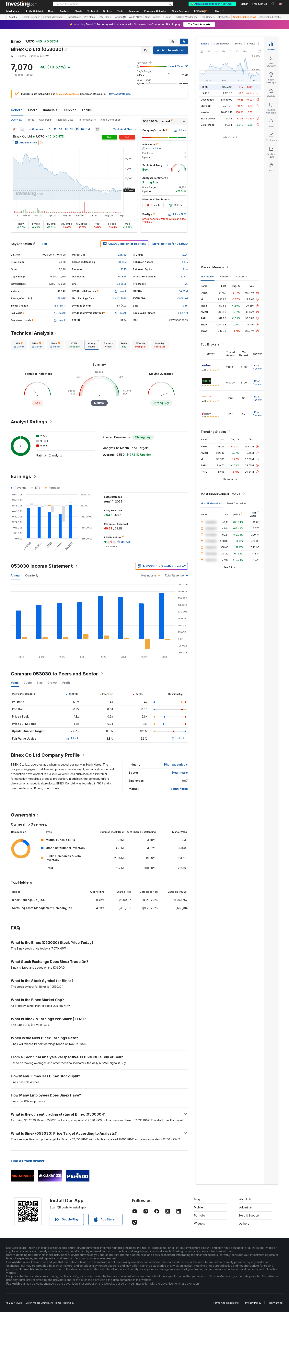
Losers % (242, 276)
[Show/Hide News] (97, 129)
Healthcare (180, 772)
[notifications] (273, 4)
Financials (49, 110)
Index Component (110, 119)
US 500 (205, 93)
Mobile (198, 1207)
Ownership (45, 119)
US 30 (204, 86)
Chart (32, 110)
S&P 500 (206, 105)
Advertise (245, 1207)
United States (74, 17)
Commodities (222, 43)
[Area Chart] (22, 129)
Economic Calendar (155, 11)
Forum (87, 110)
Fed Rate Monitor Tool (186, 17)
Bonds (238, 43)
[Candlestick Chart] (15, 129)
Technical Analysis (32, 333)
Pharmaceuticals (176, 764)
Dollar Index (207, 124)
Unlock (74, 738)
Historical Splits (87, 119)
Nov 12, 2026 (119, 298)
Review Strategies (120, 93)
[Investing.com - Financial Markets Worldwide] (21, 4)
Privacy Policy (253, 1302)
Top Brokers (210, 344)
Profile (30, 119)
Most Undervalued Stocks (220, 494)
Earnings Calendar (53, 17)
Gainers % (225, 276)
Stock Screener (180, 11)
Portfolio (199, 1215)
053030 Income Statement (42, 566)
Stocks (13, 17)
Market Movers (212, 267)
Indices (205, 43)
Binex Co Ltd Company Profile (45, 755)
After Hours (105, 17)
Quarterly (31, 575)
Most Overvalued (237, 503)
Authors (244, 1223)
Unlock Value (175, 66)
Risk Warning (275, 1302)
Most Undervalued (211, 503)
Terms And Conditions (226, 1302)
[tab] (19, 345)
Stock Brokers (152, 17)
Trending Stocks (213, 431)
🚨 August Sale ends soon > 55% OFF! (212, 4)
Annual (15, 575)
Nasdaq (205, 112)
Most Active (224, 17)
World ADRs (135, 17)
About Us (245, 1199)
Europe (167, 17)
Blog (197, 1199)
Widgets (199, 1223)
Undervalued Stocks (270, 17)
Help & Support (249, 1215)
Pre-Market (90, 17)
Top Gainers (208, 17)
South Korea (179, 788)
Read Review (257, 367)
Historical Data (64, 119)
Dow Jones (207, 99)
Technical (69, 110)
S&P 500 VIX (208, 118)
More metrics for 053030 (170, 243)
